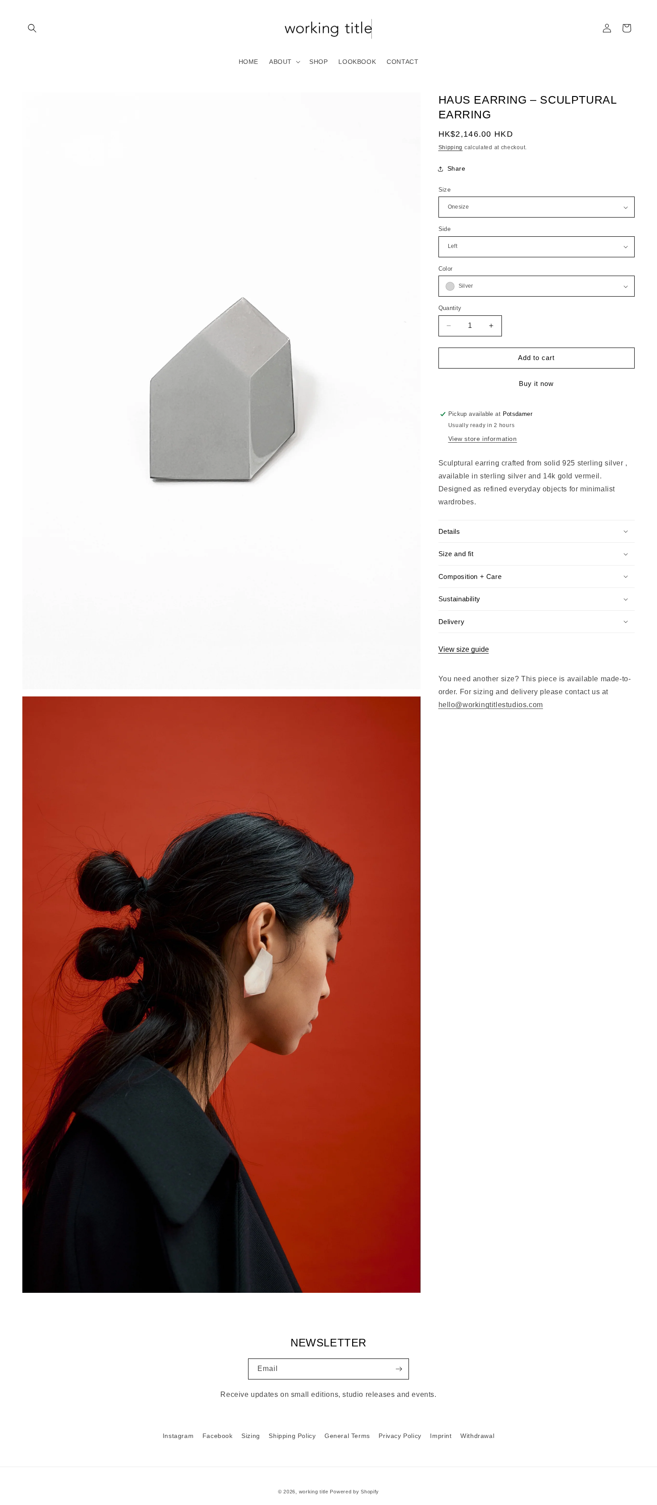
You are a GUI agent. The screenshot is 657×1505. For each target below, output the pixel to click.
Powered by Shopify (354, 1491)
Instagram (178, 1435)
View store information (482, 438)
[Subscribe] (399, 1368)
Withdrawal (477, 1435)
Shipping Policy (292, 1435)
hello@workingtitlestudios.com (490, 704)
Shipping (450, 147)
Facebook (217, 1435)
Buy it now (536, 383)
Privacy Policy (400, 1435)
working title (313, 1491)
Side (444, 229)
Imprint (440, 1435)
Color (445, 268)
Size (444, 189)
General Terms (347, 1435)
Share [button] (456, 168)
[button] (32, 28)
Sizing (250, 1435)
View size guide (463, 649)
